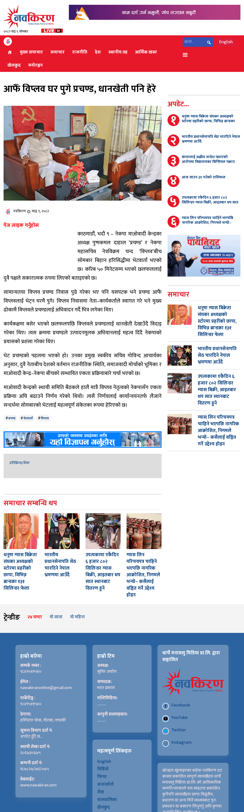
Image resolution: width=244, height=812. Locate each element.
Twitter (178, 730)
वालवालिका (107, 799)
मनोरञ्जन (35, 65)
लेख (100, 792)
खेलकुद (14, 65)
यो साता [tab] (56, 617)
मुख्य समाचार (31, 52)
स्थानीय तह (117, 52)
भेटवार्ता (28, 418)
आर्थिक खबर (146, 52)
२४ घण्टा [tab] (34, 617)
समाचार (58, 52)
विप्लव (45, 418)
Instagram (181, 742)
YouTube (179, 717)
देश (98, 52)
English (226, 42)
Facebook (180, 705)
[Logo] (29, 16)
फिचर (102, 776)
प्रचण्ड (11, 418)
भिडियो (103, 769)
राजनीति (79, 52)
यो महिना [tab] (77, 617)
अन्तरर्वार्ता (105, 784)
